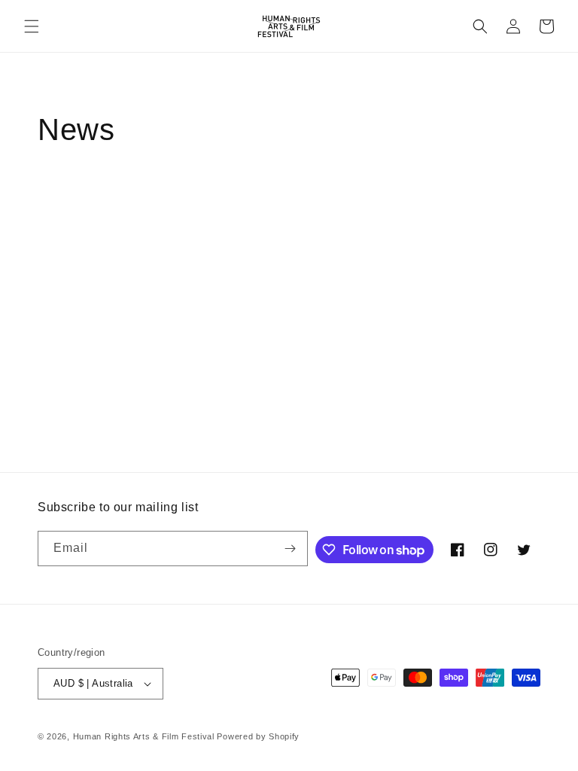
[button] (31, 26)
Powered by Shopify (258, 736)
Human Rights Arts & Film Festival (143, 736)
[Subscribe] (290, 548)
